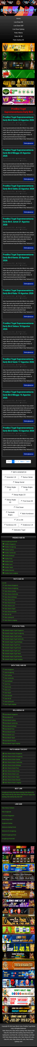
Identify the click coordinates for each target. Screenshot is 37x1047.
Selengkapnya (28, 143)
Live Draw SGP (18, 26)
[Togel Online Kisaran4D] (18, 74)
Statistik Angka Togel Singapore (14, 630)
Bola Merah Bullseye (10, 726)
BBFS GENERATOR (19, 472)
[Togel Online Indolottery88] (18, 983)
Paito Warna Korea (9, 603)
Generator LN (11, 477)
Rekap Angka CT (11, 488)
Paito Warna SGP (29, 1030)
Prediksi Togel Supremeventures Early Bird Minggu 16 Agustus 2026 (18, 395)
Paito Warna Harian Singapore (13, 753)
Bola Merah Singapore (11, 714)
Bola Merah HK (8, 717)
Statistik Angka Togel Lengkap (13, 659)
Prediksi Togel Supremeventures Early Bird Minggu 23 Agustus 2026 (18, 153)
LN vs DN (19, 520)
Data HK (6, 1032)
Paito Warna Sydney (10, 591)
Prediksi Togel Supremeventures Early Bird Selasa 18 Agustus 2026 (18, 326)
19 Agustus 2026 (9, 263)
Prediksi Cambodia (10, 553)
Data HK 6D (7, 698)
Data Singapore (9, 669)
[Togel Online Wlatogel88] (18, 912)
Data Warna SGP (18, 794)
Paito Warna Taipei (9, 608)
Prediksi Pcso (8, 558)
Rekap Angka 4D (11, 501)
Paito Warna (18, 33)
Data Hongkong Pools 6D (9, 541)
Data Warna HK (29, 792)
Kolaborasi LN (27, 525)
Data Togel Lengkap (10, 704)
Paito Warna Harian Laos (11, 774)
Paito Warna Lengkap (10, 620)
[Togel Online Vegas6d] (18, 885)
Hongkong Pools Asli (8, 838)
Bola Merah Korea (9, 732)
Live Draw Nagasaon (8, 815)
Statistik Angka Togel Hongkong (14, 633)
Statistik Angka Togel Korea (12, 648)
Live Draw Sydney (18, 29)
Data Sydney (8, 675)
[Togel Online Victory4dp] (18, 868)
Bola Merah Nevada (10, 740)
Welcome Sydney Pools (9, 827)
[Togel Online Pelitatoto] (18, 92)
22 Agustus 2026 (9, 158)
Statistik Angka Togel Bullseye (13, 642)
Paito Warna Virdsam (8, 808)
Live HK (4, 583)
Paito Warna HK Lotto (27, 1037)
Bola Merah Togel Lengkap (12, 743)
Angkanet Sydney (7, 823)
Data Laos (7, 690)
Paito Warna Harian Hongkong (13, 756)
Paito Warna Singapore (11, 585)
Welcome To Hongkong (9, 831)
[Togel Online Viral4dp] (18, 100)
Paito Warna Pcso (9, 600)
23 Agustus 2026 (9, 123)
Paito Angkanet (6, 812)
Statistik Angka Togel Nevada (13, 656)
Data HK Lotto (8, 1039)
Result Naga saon (7, 819)
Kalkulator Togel (19, 530)
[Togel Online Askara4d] (18, 894)
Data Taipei (7, 692)
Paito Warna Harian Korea (11, 771)
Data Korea (7, 687)
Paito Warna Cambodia (11, 594)
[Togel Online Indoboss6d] (18, 859)
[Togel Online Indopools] (18, 1001)
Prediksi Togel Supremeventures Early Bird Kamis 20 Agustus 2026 (18, 257)
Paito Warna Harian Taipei (11, 777)
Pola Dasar (19, 507)
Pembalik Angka (11, 513)
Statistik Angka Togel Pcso (12, 645)
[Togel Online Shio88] (18, 1010)
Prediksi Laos (8, 564)
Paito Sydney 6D (18, 40)
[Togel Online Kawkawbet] (18, 876)
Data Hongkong (9, 672)
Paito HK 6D (18, 36)
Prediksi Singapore (10, 544)
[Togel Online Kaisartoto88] (18, 930)
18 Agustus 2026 (9, 296)
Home (18, 18)
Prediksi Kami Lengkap (11, 573)
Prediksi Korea (8, 561)
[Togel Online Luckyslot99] (18, 948)
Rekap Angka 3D (27, 488)
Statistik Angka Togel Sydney (13, 636)
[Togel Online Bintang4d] (18, 903)
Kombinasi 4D (11, 525)
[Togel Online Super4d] (18, 65)
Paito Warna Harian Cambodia (13, 762)
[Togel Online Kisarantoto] (18, 83)
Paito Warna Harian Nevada (12, 780)
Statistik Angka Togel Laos (12, 651)
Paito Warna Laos (9, 606)
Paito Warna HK (7, 1030)
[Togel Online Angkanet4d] (18, 992)
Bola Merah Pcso (9, 729)
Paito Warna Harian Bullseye (12, 765)
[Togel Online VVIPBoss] (18, 47)
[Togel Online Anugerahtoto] (18, 974)
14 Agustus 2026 (9, 433)
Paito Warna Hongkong (11, 588)
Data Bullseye (8, 681)
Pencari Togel (28, 794)
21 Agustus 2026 (9, 191)
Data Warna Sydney (18, 792)
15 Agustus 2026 (9, 400)
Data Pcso (7, 684)
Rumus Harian (27, 477)
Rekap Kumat (19, 482)
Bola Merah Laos (9, 735)
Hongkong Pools (7, 792)
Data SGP (19, 797)
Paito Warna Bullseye (10, 597)
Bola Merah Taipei (9, 738)
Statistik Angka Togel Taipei (12, 653)
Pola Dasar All (27, 501)
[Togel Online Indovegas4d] (18, 1019)
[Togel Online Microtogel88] (18, 850)
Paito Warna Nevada (10, 611)
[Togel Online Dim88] (18, 56)
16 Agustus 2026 (9, 365)
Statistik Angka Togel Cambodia (14, 639)
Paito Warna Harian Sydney (12, 759)
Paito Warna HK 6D (7, 794)
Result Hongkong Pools (9, 835)
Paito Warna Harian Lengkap (12, 782)
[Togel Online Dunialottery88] (18, 965)
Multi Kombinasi (28, 514)
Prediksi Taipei (8, 567)
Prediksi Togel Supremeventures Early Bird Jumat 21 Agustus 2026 (18, 222)
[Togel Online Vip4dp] (18, 956)
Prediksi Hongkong (10, 547)
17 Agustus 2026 (9, 332)
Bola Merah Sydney (10, 720)
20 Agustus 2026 (9, 227)
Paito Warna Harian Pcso (11, 768)
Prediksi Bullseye (9, 555)
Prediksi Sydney (9, 550)
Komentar (24, 125)
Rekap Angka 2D (19, 495)
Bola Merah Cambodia (11, 723)
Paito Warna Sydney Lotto (13, 1037)
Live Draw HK (18, 22)
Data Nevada (8, 695)
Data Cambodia (9, 678)
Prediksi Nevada (9, 570)
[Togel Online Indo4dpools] (18, 939)
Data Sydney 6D (9, 701)
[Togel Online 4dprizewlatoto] (18, 921)
